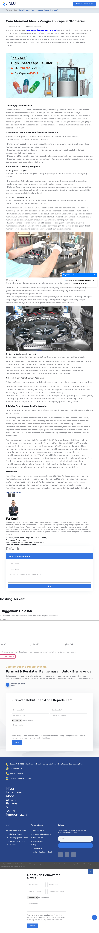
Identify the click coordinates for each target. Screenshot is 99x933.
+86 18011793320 (81, 283)
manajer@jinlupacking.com (82, 280)
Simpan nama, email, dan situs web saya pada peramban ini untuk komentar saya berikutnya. (39, 652)
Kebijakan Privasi (20, 866)
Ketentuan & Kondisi (6, 866)
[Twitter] (73, 854)
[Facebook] (67, 854)
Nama (3, 644)
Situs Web (69, 644)
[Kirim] (75, 845)
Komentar (4, 619)
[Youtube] (60, 854)
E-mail (36, 644)
